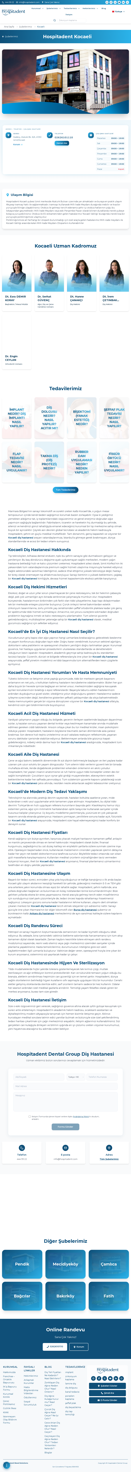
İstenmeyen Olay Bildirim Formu (10, 1419)
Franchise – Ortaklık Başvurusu (9, 1379)
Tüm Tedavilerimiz (65, 490)
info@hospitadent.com (65, 1159)
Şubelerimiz (25, 26)
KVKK (6, 1412)
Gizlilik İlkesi (9, 1408)
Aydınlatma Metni (81, 1116)
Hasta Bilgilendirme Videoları (31, 1390)
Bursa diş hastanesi (85, 909)
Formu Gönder (65, 1127)
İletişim (69, 15)
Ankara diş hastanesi (42, 913)
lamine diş (70, 1383)
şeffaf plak (70, 1403)
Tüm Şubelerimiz (109, 1159)
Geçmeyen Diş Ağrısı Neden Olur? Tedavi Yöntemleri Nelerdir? (52, 1442)
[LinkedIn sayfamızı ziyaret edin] (116, 1378)
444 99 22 (22, 1159)
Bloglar (48, 1452)
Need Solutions (21, 1463)
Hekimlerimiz (31, 1376)
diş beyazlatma (73, 1407)
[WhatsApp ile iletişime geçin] (121, 1378)
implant (69, 1372)
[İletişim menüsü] (6, 1465)
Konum (18, 144)
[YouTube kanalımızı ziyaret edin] (110, 1378)
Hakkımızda (9, 1372)
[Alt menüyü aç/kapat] (43, 8)
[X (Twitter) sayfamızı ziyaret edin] (104, 1378)
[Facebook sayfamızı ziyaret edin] (99, 1378)
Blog (104, 8)
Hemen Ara (62, 143)
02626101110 (56, 1346)
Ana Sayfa (9, 26)
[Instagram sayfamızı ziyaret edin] (93, 1378)
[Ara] (54, 20)
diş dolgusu (71, 1388)
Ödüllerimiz (30, 1397)
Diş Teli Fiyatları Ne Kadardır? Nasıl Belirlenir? (53, 1375)
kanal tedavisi (72, 1392)
